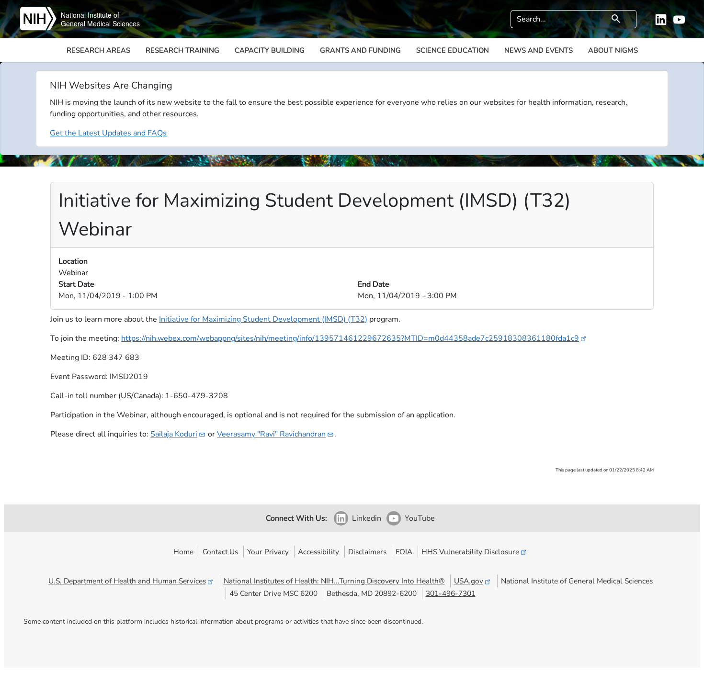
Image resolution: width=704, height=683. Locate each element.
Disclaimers (367, 552)
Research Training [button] (182, 50)
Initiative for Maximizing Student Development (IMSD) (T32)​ (263, 319)
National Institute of (90, 15)
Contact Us (220, 552)
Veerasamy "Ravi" (271, 434)
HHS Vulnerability (470, 552)
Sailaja (173, 434)
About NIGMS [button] (613, 50)
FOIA (404, 552)
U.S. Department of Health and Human (127, 581)
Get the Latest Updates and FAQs (108, 133)
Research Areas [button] (98, 50)
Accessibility (318, 552)
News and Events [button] (538, 50)
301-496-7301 (451, 593)
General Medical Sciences (100, 23)
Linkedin (366, 518)
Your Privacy (268, 552)
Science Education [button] (452, 50)
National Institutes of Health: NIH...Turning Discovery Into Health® (334, 581)
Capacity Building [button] (270, 50)
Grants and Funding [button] (360, 50)
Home (183, 552)
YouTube (420, 518)
